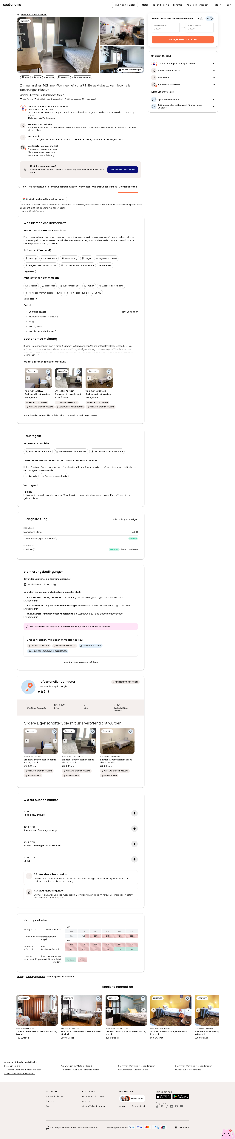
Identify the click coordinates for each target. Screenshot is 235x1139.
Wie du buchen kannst (104, 186)
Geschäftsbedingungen (94, 1106)
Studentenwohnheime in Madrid (19, 1073)
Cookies (86, 1101)
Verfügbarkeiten (128, 186)
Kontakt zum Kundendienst (132, 1106)
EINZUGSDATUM (160, 25)
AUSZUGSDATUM (194, 25)
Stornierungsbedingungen (62, 186)
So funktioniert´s (161, 5)
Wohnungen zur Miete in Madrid (76, 1066)
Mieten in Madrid (12, 1066)
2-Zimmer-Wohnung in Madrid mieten (136, 1066)
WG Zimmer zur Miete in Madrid (133, 1069)
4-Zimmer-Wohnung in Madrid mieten (22, 1069)
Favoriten (178, 5)
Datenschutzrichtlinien (93, 1096)
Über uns (50, 1101)
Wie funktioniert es (54, 1096)
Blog (48, 1106)
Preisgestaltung (37, 186)
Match (145, 5)
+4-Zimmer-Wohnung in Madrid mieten (80, 1069)
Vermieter (84, 186)
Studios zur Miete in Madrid (188, 1069)
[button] (217, 4)
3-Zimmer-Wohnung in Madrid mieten (193, 1066)
